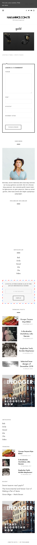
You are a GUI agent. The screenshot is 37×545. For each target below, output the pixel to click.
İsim (7, 97)
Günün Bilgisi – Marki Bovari (12, 495)
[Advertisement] (18, 226)
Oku (18, 270)
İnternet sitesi (10, 115)
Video (18, 274)
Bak (18, 258)
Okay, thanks (29, 4)
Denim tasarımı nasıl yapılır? (13, 486)
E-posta (8, 106)
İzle (18, 267)
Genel (18, 264)
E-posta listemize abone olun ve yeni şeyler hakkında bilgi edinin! (18, 285)
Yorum (7, 71)
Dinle (18, 261)
